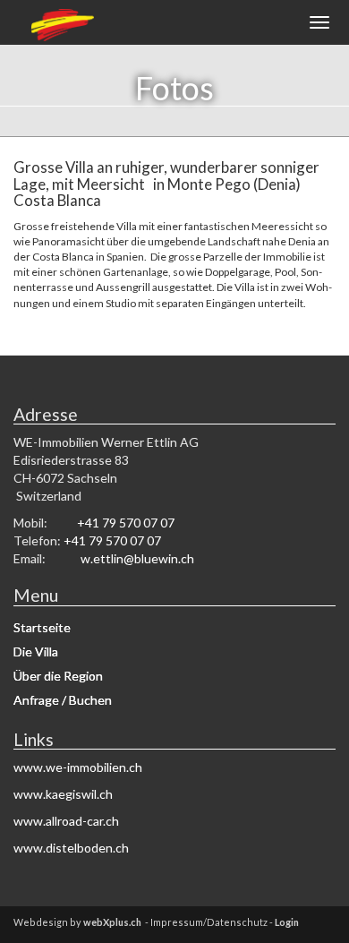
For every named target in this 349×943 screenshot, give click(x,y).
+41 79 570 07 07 (125, 522)
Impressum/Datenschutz (209, 922)
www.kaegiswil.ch (63, 794)
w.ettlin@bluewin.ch (137, 558)
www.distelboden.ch (71, 847)
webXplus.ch (112, 922)
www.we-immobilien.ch (77, 767)
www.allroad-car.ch (66, 820)
